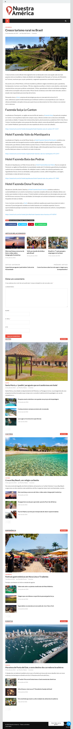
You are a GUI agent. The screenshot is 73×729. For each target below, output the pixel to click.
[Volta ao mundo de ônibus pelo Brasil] (36, 249)
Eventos (7, 665)
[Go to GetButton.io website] (69, 727)
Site (6, 327)
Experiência (8, 27)
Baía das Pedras (14, 220)
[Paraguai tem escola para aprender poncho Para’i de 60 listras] (10, 502)
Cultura (7, 478)
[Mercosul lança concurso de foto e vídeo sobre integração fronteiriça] (15, 249)
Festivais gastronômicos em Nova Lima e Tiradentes (26, 577)
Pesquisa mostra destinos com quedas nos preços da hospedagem (38, 399)
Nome (7, 310)
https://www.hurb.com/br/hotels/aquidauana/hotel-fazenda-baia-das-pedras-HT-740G (32, 178)
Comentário (9, 287)
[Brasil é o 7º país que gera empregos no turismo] (58, 249)
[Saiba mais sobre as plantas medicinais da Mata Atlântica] (10, 586)
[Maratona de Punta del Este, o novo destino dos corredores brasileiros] (36, 644)
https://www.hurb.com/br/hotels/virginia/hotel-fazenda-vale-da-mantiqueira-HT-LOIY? (32, 153)
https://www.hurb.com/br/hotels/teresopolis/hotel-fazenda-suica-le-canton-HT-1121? (32, 129)
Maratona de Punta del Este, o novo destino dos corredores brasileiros (34, 667)
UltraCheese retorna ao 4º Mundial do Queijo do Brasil (35, 689)
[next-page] (9, 429)
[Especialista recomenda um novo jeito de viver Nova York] (10, 606)
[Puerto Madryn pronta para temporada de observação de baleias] (10, 512)
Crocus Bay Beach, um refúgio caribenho (22, 480)
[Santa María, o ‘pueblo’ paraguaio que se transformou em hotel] (36, 361)
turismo (31, 220)
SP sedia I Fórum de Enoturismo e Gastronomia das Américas (37, 679)
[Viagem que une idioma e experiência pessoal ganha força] (10, 596)
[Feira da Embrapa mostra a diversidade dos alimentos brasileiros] (10, 699)
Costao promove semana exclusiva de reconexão (33, 409)
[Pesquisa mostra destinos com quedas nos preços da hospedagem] (10, 399)
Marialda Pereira (26, 33)
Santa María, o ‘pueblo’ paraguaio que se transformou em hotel (31, 385)
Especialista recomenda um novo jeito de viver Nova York (36, 606)
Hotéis (7, 383)
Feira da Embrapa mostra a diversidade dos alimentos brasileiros (38, 699)
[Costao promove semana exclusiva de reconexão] (10, 409)
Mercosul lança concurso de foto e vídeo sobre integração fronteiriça (14, 253)
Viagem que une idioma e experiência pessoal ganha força (36, 596)
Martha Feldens (23, 387)
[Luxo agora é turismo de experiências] (10, 419)
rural (26, 220)
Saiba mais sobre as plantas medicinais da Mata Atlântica (35, 586)
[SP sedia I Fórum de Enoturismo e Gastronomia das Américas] (10, 679)
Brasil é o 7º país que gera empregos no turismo (56, 252)
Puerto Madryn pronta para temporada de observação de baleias (38, 511)
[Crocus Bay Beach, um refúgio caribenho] (36, 456)
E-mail (8, 319)
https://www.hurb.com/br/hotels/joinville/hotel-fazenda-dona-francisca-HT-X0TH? (30, 214)
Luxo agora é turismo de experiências (29, 419)
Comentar (34, 33)
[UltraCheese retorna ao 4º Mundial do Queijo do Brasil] (10, 689)
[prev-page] (6, 429)
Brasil (21, 220)
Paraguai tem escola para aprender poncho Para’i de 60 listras (37, 502)
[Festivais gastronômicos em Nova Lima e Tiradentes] (36, 553)
